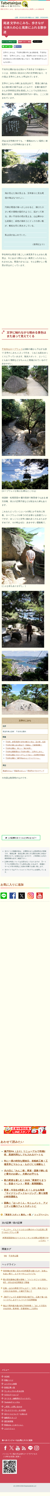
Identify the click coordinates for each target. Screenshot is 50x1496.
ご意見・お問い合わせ (13, 1407)
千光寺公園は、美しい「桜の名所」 (19, 748)
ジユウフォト (9, 1429)
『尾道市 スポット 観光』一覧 (17, 1215)
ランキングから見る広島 (14, 1391)
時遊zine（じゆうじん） (14, 1425)
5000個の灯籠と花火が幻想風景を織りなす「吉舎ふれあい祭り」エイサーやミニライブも (25, 1272)
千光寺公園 (13, 1256)
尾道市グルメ (8, 771)
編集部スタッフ (10, 1418)
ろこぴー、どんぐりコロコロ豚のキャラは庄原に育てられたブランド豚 (24, 1230)
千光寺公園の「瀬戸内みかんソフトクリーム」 (23, 758)
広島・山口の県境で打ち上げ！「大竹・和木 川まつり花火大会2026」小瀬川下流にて (25, 1289)
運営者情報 (8, 1421)
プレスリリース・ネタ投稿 (15, 1410)
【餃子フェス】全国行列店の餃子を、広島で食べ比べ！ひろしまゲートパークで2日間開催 (25, 1298)
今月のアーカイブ (11, 1395)
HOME (7, 1376)
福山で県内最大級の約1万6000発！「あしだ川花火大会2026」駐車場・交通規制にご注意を (25, 1307)
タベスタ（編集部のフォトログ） (17, 1398)
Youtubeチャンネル (12, 1402)
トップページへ (41, 1215)
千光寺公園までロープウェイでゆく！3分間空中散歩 (25, 755)
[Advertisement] (25, 296)
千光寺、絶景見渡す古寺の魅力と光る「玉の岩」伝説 (26, 742)
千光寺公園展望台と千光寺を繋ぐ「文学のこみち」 (25, 752)
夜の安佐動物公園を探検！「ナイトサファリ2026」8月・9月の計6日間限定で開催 (25, 1280)
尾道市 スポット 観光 (24, 41)
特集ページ (8, 1380)
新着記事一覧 (9, 1387)
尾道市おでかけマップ (35, 771)
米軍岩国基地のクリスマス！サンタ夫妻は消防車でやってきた (25, 1239)
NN (5, 1256)
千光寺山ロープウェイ (12, 349)
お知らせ (23, 1414)
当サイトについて (11, 1414)
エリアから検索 (10, 1384)
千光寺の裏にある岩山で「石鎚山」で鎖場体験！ (24, 745)
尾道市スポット (20, 771)
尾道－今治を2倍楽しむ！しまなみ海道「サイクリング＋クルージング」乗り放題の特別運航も (26, 1193)
